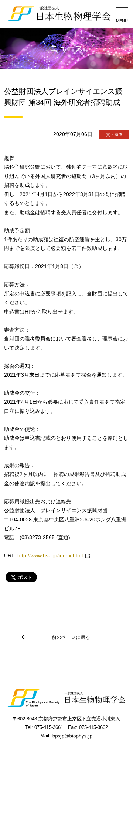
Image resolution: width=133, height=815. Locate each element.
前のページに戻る (71, 637)
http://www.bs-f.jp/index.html (50, 555)
